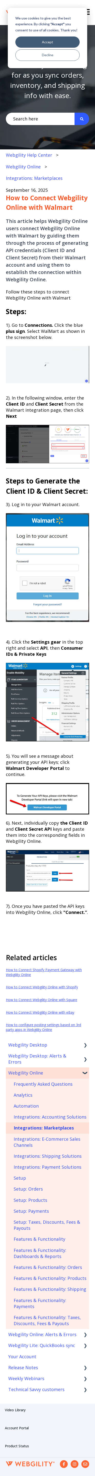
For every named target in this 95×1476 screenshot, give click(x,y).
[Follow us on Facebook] (64, 1464)
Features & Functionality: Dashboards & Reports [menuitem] (40, 1253)
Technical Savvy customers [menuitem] (36, 1389)
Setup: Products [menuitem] (30, 1200)
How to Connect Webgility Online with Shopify (42, 987)
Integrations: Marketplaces (34, 178)
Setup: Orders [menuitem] (28, 1189)
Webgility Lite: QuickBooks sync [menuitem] (41, 1345)
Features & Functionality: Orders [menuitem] (48, 1267)
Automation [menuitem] (26, 1106)
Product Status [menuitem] (17, 1446)
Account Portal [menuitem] (17, 1428)
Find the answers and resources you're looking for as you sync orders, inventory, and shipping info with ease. (47, 75)
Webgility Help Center (29, 155)
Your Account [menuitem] (22, 1356)
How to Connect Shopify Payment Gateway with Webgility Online (44, 972)
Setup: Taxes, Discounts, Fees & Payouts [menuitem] (47, 1225)
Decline (47, 55)
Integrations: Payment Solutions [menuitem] (47, 1167)
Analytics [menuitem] (23, 1095)
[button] (85, 1045)
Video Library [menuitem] (15, 1410)
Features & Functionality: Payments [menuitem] (40, 1303)
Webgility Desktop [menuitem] (27, 1045)
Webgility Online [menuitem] (25, 1073)
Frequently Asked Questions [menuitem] (43, 1084)
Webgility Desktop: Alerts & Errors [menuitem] (37, 1059)
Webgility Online (23, 167)
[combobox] (40, 119)
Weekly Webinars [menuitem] (26, 1378)
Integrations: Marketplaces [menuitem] (44, 1128)
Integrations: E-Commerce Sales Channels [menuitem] (47, 1142)
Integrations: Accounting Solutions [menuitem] (50, 1117)
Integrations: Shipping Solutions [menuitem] (48, 1156)
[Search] (82, 119)
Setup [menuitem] (20, 1178)
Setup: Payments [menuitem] (31, 1211)
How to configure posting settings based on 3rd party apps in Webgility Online (43, 1027)
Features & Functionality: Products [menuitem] (50, 1278)
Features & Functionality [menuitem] (39, 1239)
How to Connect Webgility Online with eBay (40, 1012)
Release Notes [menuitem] (23, 1367)
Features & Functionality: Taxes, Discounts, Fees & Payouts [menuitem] (47, 1320)
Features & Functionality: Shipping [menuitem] (50, 1289)
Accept (47, 42)
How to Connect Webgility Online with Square (41, 999)
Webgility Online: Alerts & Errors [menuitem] (42, 1334)
